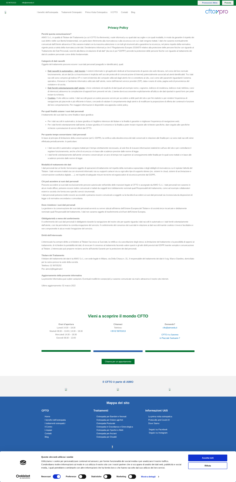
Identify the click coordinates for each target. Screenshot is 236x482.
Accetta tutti (208, 458)
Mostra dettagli (148, 476)
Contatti (124, 12)
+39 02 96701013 (118, 331)
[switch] (82, 476)
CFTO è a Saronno (169, 334)
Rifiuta (208, 466)
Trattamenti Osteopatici (71, 12)
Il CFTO (114, 12)
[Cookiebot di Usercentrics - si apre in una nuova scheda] (23, 477)
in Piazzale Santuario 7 (170, 338)
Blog (133, 12)
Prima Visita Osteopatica (96, 12)
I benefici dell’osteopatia (47, 12)
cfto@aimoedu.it (170, 327)
